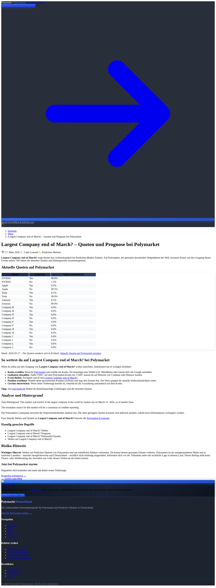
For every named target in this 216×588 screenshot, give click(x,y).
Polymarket (40, 372)
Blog (3, 222)
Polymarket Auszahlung (19, 558)
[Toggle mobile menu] (2, 225)
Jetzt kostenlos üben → (13, 495)
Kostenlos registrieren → (13, 475)
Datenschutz (14, 573)
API (13, 222)
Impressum (13, 570)
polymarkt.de (18, 388)
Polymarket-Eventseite (98, 418)
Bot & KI (20, 222)
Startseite (12, 231)
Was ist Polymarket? (18, 549)
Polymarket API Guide (19, 555)
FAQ (8, 222)
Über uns (29, 222)
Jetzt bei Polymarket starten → (16, 513)
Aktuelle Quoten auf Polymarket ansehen (80, 353)
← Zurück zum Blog (11, 478)
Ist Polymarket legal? (18, 552)
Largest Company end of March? (60, 377)
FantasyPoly (7, 484)
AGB (10, 576)
